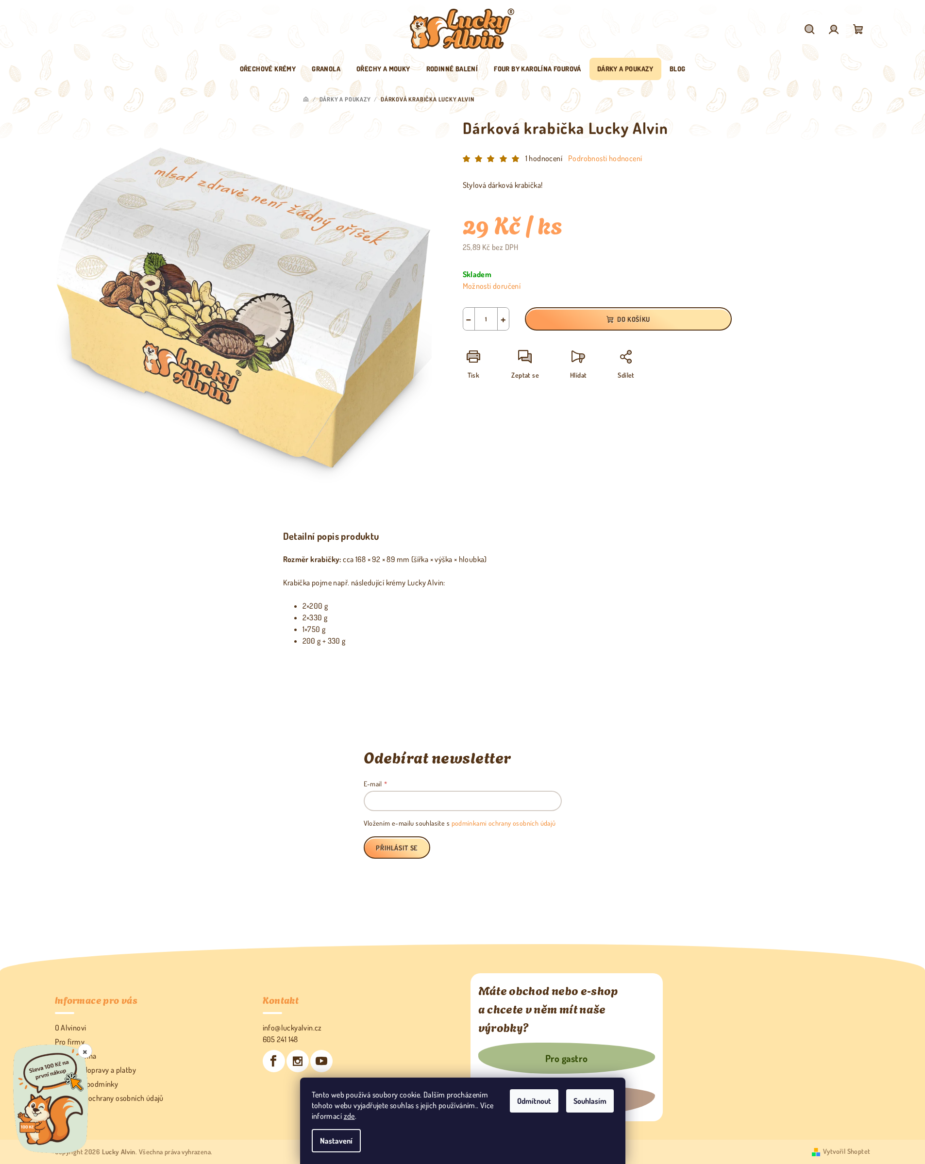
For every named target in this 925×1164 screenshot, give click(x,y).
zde (349, 1116)
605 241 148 (280, 1039)
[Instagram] (297, 1061)
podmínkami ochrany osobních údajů (504, 823)
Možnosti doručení (492, 286)
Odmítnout (534, 1101)
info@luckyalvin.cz (292, 1027)
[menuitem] (268, 69)
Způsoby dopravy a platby (95, 1070)
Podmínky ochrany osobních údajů (109, 1098)
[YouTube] (321, 1061)
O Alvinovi (70, 1027)
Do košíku (633, 319)
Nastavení (336, 1141)
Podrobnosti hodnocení (605, 158)
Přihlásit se (397, 848)
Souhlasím (589, 1101)
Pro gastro (566, 1058)
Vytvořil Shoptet (846, 1151)
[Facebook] (274, 1061)
